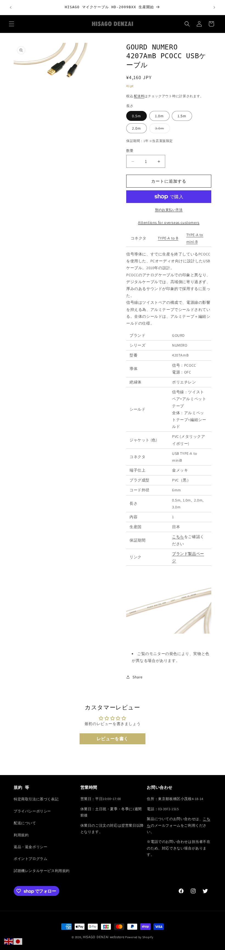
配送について (25, 823)
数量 (130, 150)
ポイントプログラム (30, 858)
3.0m (161, 129)
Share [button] (138, 677)
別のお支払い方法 (168, 210)
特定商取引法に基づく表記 (36, 799)
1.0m (159, 115)
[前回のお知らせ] (11, 7)
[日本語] (18, 941)
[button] (11, 24)
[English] (8, 941)
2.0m (136, 128)
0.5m (136, 115)
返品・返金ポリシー (30, 847)
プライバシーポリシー (32, 811)
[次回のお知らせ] (214, 7)
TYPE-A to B (168, 238)
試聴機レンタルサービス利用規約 (42, 870)
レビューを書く (112, 739)
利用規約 (21, 835)
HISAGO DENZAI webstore (103, 937)
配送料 (139, 96)
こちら (178, 536)
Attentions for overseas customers (168, 222)
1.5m (182, 115)
